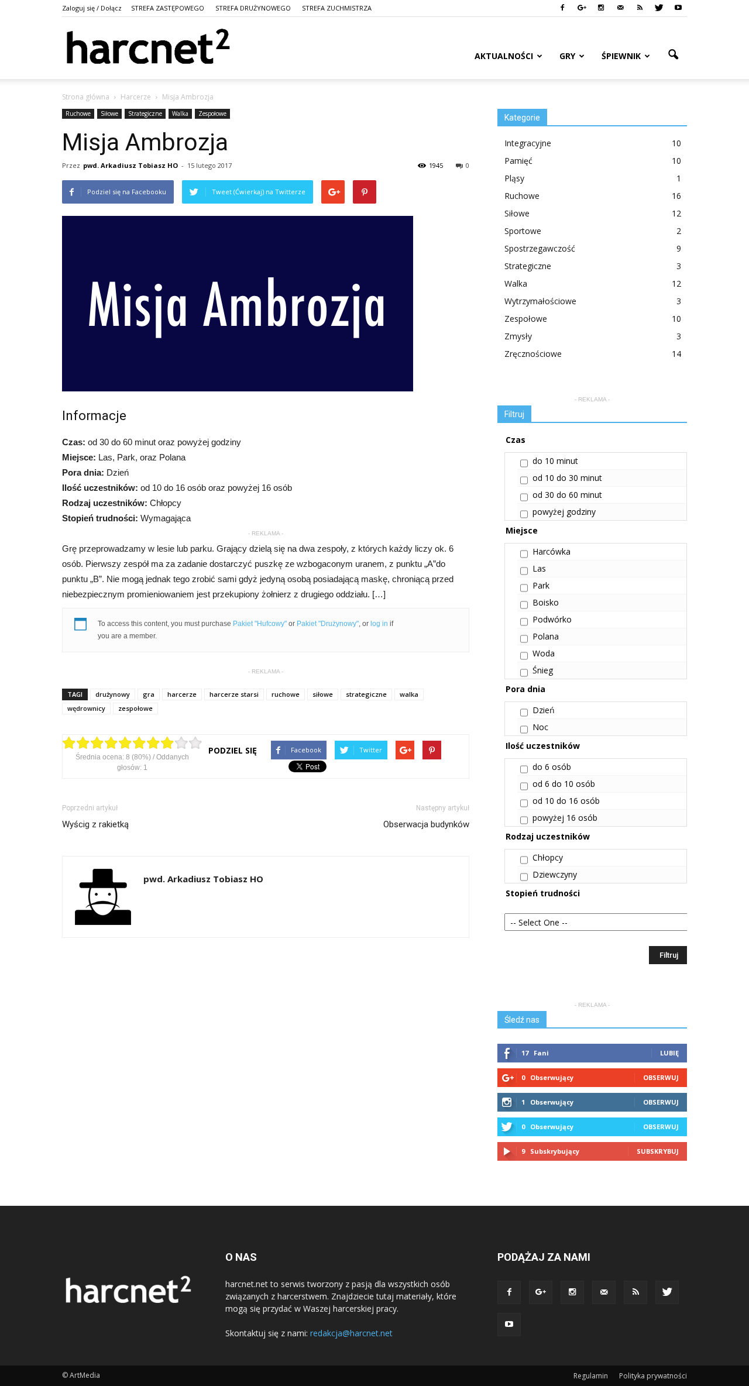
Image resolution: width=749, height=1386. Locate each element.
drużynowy (112, 694)
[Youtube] (678, 8)
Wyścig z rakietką (95, 824)
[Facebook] (562, 8)
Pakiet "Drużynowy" (328, 624)
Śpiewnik (621, 55)
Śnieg (542, 670)
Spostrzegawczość (539, 248)
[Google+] (581, 8)
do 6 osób (551, 766)
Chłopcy (547, 857)
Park (540, 585)
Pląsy (514, 178)
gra (148, 694)
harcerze (182, 694)
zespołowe (135, 708)
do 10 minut (555, 460)
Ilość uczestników (543, 745)
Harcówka (551, 551)
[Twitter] (659, 8)
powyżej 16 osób (564, 817)
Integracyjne (527, 143)
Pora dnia (525, 688)
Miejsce (522, 530)
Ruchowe (78, 113)
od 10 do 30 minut (567, 477)
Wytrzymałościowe (540, 301)
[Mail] (620, 8)
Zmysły (518, 336)
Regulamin (590, 1376)
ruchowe (286, 694)
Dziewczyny (554, 874)
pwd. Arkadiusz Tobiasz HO (130, 165)
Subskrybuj (658, 1151)
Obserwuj (661, 1077)
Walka (180, 113)
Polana (545, 636)
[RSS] (639, 8)
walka (409, 694)
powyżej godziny (564, 511)
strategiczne (366, 694)
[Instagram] (601, 8)
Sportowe (522, 230)
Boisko (545, 602)
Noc (540, 726)
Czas (515, 439)
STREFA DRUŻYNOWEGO (253, 8)
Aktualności (504, 55)
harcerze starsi (234, 694)
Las (539, 568)
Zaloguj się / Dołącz (92, 8)
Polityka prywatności (653, 1376)
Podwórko (552, 619)
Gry (567, 55)
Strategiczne (145, 113)
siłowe (322, 694)
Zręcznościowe (533, 353)
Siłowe (109, 113)
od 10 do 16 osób (566, 800)
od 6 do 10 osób (563, 783)
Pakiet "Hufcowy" (260, 624)
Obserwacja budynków (426, 824)
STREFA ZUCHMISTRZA (337, 8)
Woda (543, 653)
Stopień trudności (543, 893)
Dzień (543, 710)
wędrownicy (86, 708)
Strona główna (85, 97)
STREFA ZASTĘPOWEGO (167, 8)
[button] (673, 55)
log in (379, 624)
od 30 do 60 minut (567, 494)
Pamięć (518, 160)
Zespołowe (212, 113)
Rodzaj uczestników (548, 836)
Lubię (669, 1052)
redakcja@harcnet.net (351, 1333)
